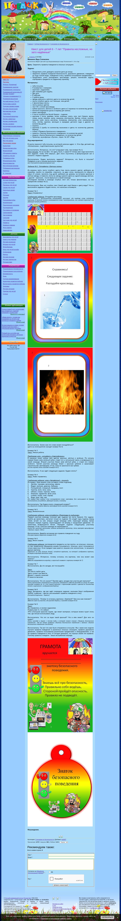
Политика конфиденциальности (61, 909)
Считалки (6, 218)
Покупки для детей (9, 291)
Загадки (5, 197)
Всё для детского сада (10, 138)
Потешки (6, 195)
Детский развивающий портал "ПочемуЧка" (18, 898)
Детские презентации (10, 109)
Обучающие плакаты (10, 153)
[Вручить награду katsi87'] (62, 836)
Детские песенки (8, 257)
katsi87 (64, 839)
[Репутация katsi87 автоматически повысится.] (60, 836)
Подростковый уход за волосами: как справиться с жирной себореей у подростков (13, 310)
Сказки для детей (9, 187)
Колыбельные (7, 202)
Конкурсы (6, 171)
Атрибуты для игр (9, 156)
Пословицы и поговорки (11, 210)
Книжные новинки (9, 225)
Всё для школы (8, 141)
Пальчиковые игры (9, 200)
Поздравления (8, 208)
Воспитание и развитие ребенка (14, 284)
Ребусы (5, 254)
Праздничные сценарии (11, 205)
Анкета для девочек (9, 239)
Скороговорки (7, 212)
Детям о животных (9, 119)
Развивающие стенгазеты (11, 90)
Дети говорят (7, 228)
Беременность (8, 274)
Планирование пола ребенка (13, 271)
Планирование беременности (13, 269)
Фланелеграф (7, 151)
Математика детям (9, 111)
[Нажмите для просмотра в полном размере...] (60, 252)
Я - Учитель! (7, 173)
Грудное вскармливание (11, 279)
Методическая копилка (10, 166)
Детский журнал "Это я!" (11, 101)
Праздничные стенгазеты (11, 136)
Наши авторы (7, 230)
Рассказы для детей (10, 185)
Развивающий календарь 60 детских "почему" (12, 93)
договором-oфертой (97, 908)
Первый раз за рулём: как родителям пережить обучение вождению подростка (12, 334)
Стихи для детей (8, 182)
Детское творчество (9, 259)
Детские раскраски (9, 242)
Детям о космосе (8, 124)
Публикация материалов (11, 168)
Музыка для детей (9, 244)
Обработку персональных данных (36, 872)
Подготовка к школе (9, 104)
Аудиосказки (7, 252)
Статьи (5, 294)
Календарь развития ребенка (13, 281)
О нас (54, 905)
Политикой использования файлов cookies (56, 918)
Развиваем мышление (10, 99)
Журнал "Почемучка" (10, 84)
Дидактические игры (10, 148)
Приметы (6, 223)
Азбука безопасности (42, 44)
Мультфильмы (8, 247)
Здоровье (6, 286)
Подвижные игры (8, 158)
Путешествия (7, 262)
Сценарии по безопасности (59, 44)
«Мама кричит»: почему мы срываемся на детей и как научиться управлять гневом (11, 318)
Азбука (5, 192)
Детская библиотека (10, 180)
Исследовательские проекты (12, 126)
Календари (6, 146)
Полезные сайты (57, 910)
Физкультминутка (8, 163)
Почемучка (6, 129)
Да (52, 872)
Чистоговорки (7, 215)
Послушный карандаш (10, 116)
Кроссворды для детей (10, 237)
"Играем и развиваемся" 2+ (12, 96)
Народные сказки (9, 190)
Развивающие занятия (10, 87)
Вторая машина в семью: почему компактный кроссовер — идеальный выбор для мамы (13, 326)
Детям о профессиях (10, 121)
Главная (30, 44)
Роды (4, 276)
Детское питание (8, 289)
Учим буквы (7, 114)
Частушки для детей (10, 220)
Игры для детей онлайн (11, 249)
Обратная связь (57, 907)
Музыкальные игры (9, 161)
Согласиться (107, 917)
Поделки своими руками (11, 106)
